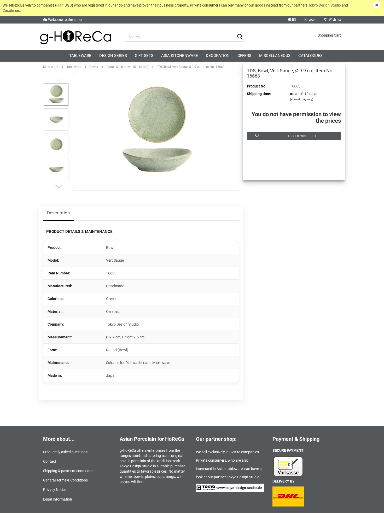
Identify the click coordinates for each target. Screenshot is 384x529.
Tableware (80, 55)
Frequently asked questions (65, 452)
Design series (113, 55)
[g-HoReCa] (75, 37)
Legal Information (57, 499)
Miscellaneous (274, 55)
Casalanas (11, 10)
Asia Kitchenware (179, 55)
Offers (244, 55)
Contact (49, 461)
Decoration (218, 55)
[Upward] (369, 521)
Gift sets (144, 55)
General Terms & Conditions (65, 480)
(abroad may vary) (301, 99)
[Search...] (240, 37)
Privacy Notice (54, 489)
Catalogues (310, 55)
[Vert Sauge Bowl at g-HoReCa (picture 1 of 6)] (156, 132)
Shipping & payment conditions (68, 471)
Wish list (334, 19)
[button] (292, 19)
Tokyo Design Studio (324, 5)
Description (58, 212)
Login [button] (311, 19)
